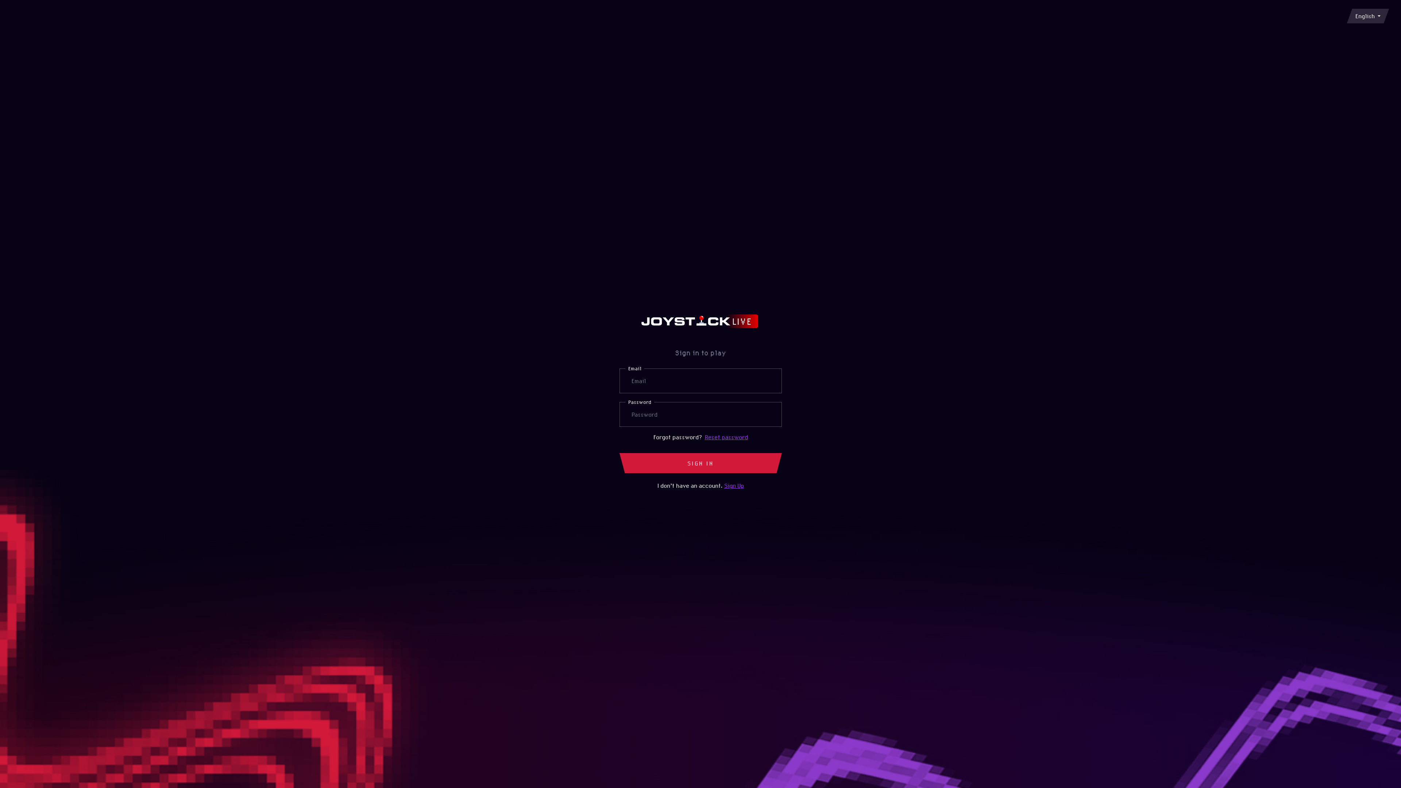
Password (639, 402)
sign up (734, 485)
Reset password (726, 437)
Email (634, 368)
